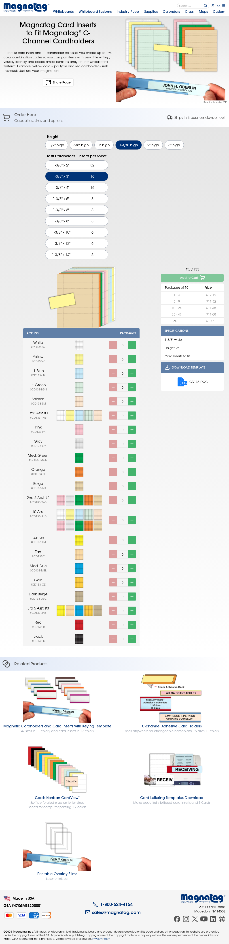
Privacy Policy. (101, 938)
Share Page (62, 82)
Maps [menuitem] (203, 11)
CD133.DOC (198, 382)
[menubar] (139, 11)
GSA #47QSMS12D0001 (23, 905)
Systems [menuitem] (95, 11)
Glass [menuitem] (189, 11)
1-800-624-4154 (116, 904)
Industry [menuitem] (128, 11)
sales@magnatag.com (116, 912)
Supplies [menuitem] (151, 11)
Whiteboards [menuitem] (63, 11)
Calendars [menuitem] (171, 11)
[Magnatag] (203, 898)
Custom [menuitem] (219, 11)
